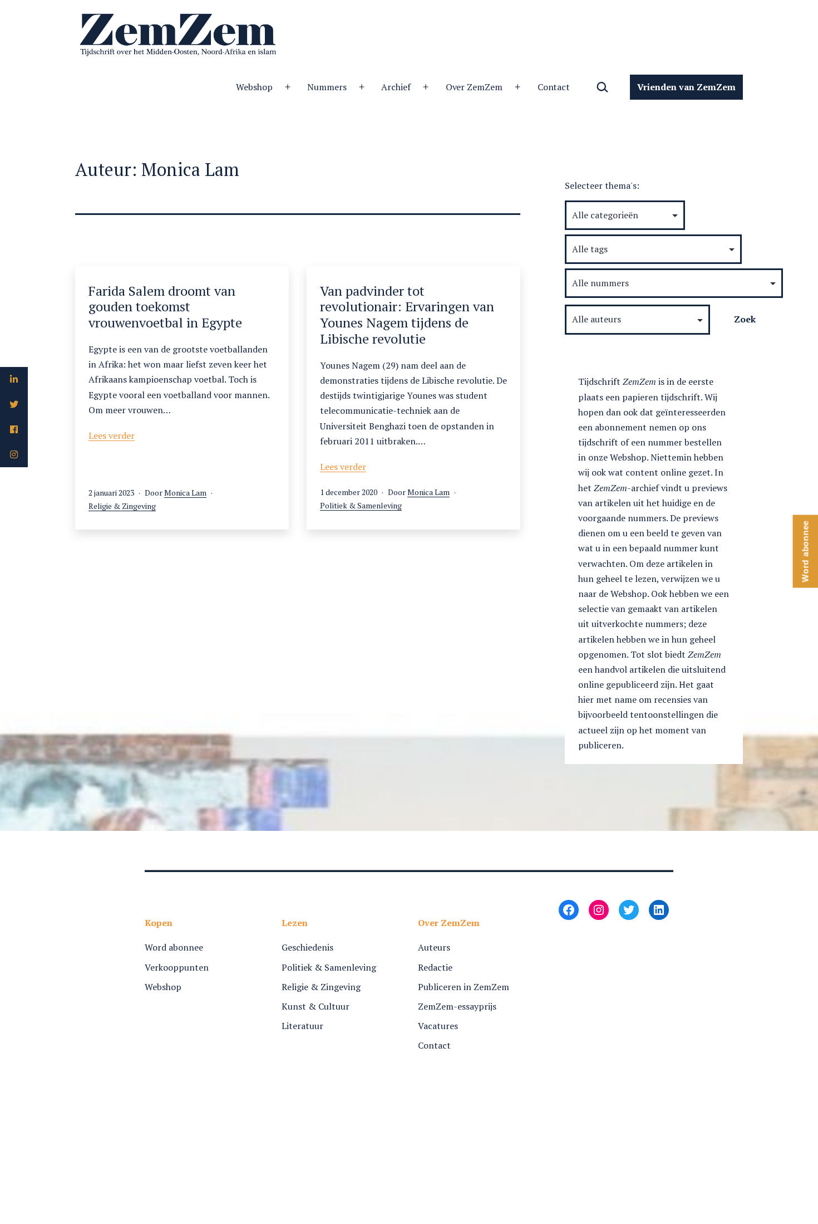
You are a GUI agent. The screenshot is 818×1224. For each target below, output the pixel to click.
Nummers (327, 87)
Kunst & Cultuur (315, 1006)
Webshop (254, 87)
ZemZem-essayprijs (457, 1006)
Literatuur (302, 1026)
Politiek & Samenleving (361, 505)
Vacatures (438, 1026)
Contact (554, 87)
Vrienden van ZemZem (686, 87)
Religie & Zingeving (122, 506)
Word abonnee (174, 947)
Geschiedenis (307, 947)
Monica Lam (185, 492)
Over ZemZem (474, 87)
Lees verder (111, 435)
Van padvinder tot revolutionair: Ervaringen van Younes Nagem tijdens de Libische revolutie (407, 314)
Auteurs (434, 947)
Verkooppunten (177, 967)
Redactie (435, 967)
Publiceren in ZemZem (463, 987)
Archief (396, 87)
